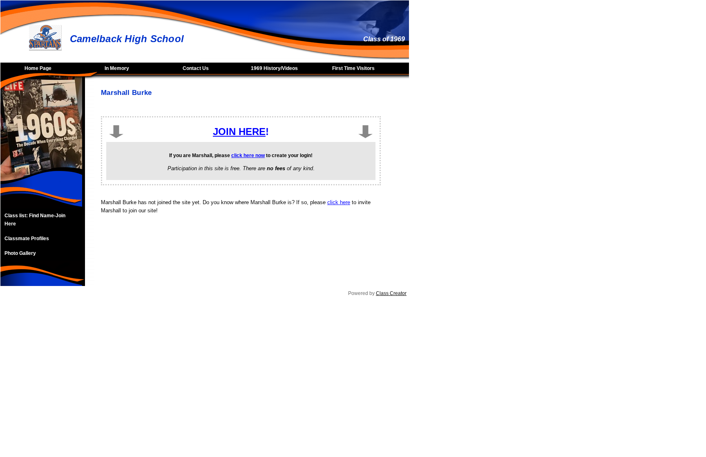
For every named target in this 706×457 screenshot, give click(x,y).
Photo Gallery (20, 253)
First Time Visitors (353, 68)
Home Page (38, 68)
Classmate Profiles (26, 238)
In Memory (117, 68)
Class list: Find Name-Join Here (34, 220)
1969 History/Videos (274, 68)
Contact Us (196, 68)
